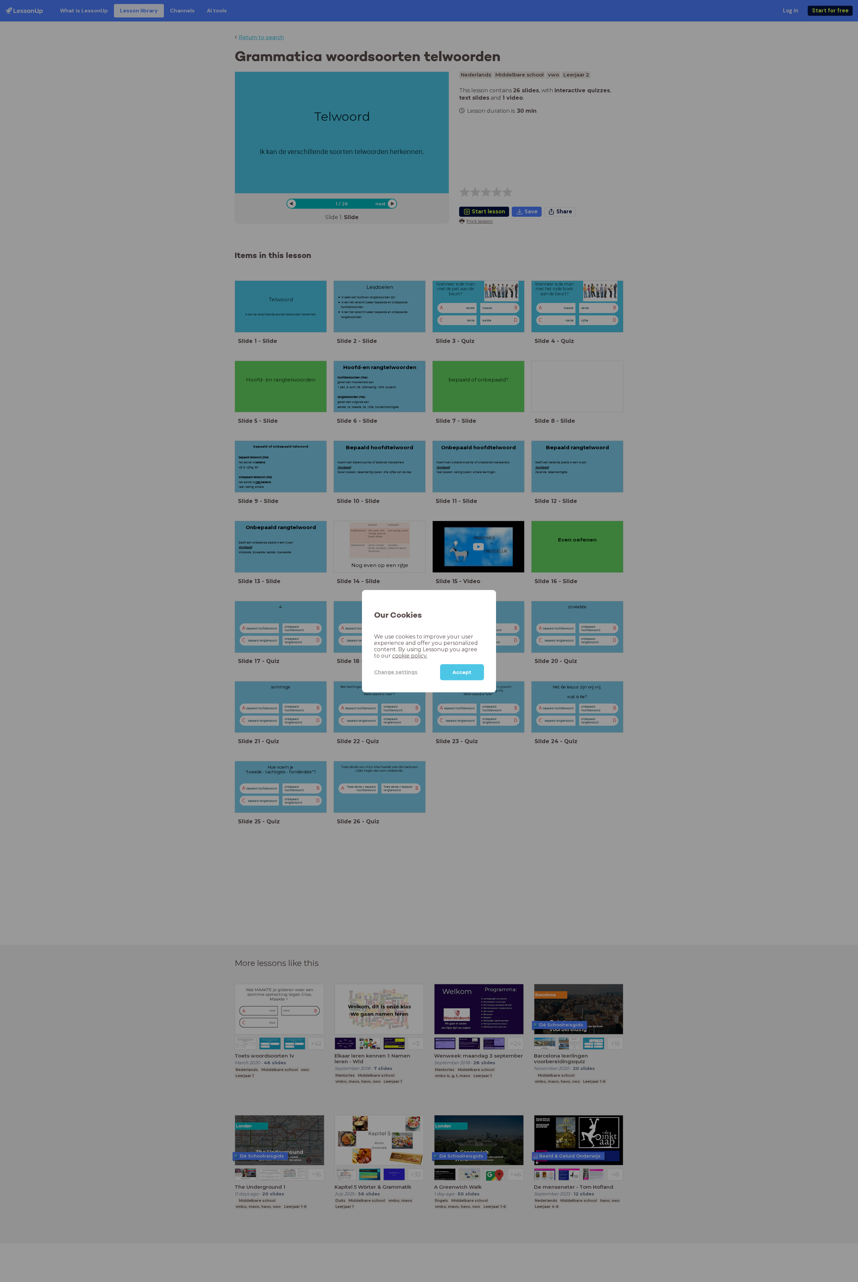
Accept (461, 672)
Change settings (396, 672)
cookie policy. (409, 655)
